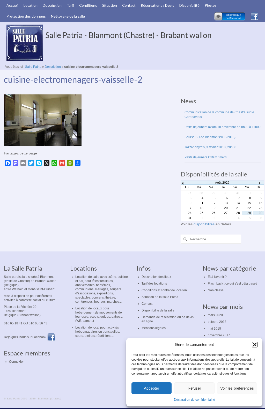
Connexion (17, 361)
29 (249, 213)
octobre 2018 (217, 322)
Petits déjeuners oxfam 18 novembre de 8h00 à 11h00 (223, 127)
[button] (254, 344)
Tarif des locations (154, 283)
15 (249, 203)
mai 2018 (214, 328)
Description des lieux (156, 277)
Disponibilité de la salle (158, 310)
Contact (147, 304)
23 (260, 208)
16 (260, 203)
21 (238, 208)
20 (226, 208)
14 (238, 203)
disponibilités (205, 224)
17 (190, 208)
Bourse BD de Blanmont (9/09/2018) (210, 137)
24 (190, 213)
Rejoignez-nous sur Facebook (25, 337)
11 (201, 203)
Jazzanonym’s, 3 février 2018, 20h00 (210, 147)
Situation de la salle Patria (160, 297)
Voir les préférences (237, 388)
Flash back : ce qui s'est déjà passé (232, 283)
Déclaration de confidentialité (194, 399)
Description (53, 67)
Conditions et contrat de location (164, 290)
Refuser (194, 388)
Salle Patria (33, 67)
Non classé (216, 290)
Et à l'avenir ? (217, 277)
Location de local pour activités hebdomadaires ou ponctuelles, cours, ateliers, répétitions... (97, 332)
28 (238, 213)
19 (214, 208)
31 (190, 218)
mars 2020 (215, 315)
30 (260, 213)
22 (249, 208)
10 (190, 203)
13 (226, 203)
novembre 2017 (219, 335)
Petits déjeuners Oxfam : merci (206, 157)
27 (226, 213)
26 (214, 213)
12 (214, 203)
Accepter (151, 388)
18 (201, 208)
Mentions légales (154, 328)
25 (201, 213)
